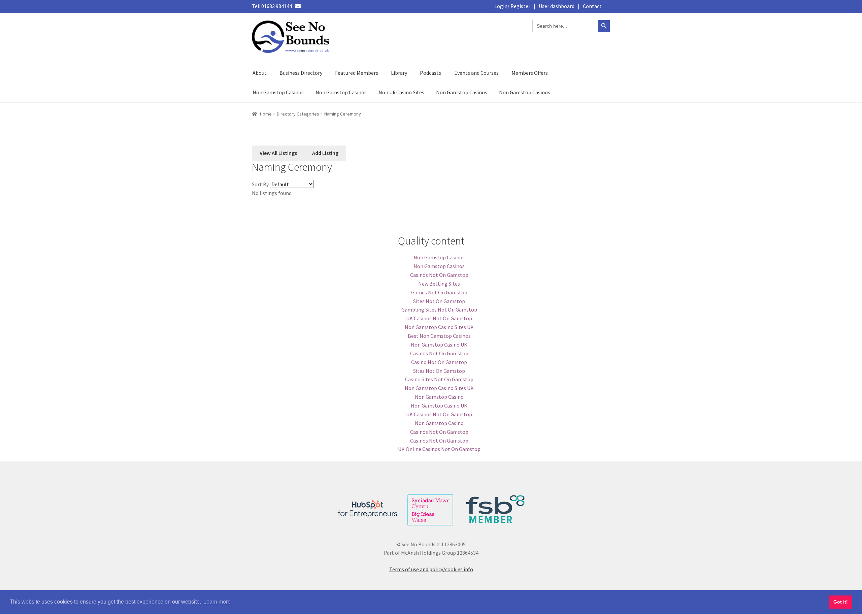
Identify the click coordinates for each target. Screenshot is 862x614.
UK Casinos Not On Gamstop (439, 318)
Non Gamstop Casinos (278, 92)
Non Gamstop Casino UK (439, 344)
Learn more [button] (217, 602)
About (260, 72)
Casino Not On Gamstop (439, 362)
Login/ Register (512, 6)
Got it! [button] (840, 602)
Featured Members (356, 72)
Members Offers (529, 72)
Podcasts (430, 72)
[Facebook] (309, 6)
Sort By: (261, 184)
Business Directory (300, 72)
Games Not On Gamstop (439, 292)
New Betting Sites (439, 283)
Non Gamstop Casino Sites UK (439, 327)
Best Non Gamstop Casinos (439, 335)
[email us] (298, 6)
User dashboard (556, 6)
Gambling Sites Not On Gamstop (439, 309)
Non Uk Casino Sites (401, 92)
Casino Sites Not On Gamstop (439, 379)
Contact (592, 6)
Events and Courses (476, 72)
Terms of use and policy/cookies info (431, 569)
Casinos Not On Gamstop (439, 274)
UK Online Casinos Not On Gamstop (439, 449)
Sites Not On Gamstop (439, 301)
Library (399, 72)
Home (266, 114)
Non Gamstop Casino (439, 396)
